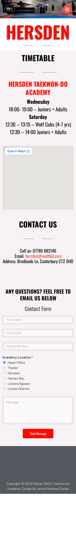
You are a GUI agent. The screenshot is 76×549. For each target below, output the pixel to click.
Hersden (14, 373)
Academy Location (17, 358)
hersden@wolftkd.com (43, 256)
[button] (38, 456)
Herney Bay (16, 379)
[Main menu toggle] (67, 9)
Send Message (38, 433)
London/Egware (19, 384)
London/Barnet (19, 389)
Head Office (16, 363)
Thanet (13, 368)
